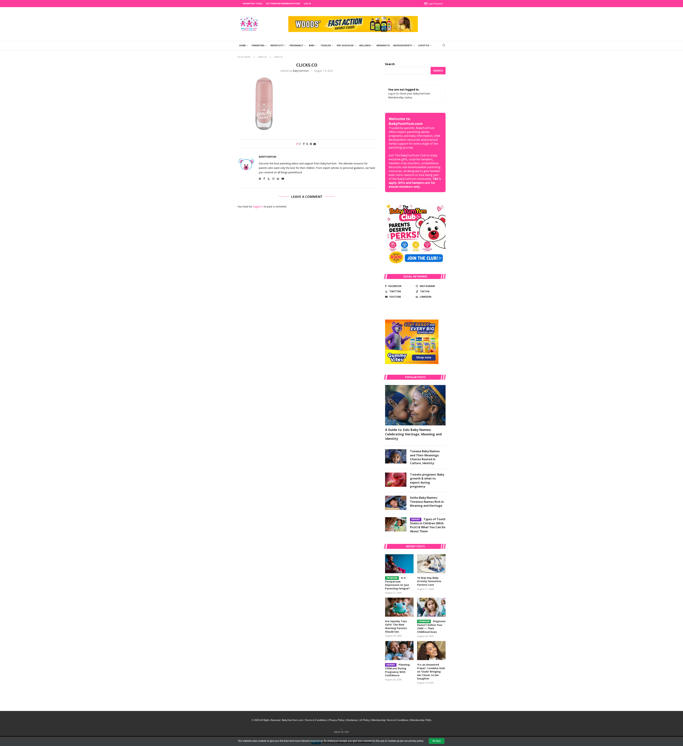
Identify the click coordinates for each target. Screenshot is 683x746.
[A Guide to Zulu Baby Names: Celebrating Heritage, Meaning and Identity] (415, 405)
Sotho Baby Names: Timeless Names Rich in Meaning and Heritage (427, 502)
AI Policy (365, 720)
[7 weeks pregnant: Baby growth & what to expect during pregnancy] (395, 480)
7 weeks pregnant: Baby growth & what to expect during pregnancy (427, 480)
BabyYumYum (301, 70)
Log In (307, 3)
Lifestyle (423, 45)
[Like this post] (299, 144)
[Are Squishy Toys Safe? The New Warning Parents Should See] (399, 607)
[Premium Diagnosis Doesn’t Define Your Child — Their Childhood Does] (431, 607)
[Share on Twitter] (307, 144)
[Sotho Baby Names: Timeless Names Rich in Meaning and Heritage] (395, 503)
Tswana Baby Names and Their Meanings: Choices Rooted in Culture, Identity (425, 457)
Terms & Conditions (316, 720)
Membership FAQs (420, 720)
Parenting (258, 45)
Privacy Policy (336, 720)
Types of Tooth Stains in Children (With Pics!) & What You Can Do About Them (427, 525)
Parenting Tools (252, 3)
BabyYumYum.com (292, 720)
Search (390, 64)
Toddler (326, 45)
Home (242, 45)
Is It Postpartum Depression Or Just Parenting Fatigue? (397, 583)
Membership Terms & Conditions (390, 720)
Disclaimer (352, 720)
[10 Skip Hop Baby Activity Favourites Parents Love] (431, 563)
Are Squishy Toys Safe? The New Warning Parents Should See (396, 626)
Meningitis (383, 45)
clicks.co (262, 56)
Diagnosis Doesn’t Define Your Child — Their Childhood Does (431, 627)
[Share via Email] (314, 144)
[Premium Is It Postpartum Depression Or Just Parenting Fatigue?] (399, 563)
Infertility (277, 45)
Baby (312, 45)
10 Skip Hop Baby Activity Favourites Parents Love (429, 581)
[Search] (444, 45)
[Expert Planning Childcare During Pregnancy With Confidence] (399, 650)
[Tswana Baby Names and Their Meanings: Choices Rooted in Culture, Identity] (395, 456)
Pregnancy (296, 45)
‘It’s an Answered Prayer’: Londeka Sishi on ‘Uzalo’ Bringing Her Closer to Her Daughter (431, 671)
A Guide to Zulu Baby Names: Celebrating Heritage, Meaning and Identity (413, 434)
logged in (258, 206)
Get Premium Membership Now (283, 3)
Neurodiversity (402, 45)
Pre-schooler (345, 45)
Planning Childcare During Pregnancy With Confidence (397, 670)
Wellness (365, 45)
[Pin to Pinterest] (311, 144)
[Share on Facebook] (304, 144)
